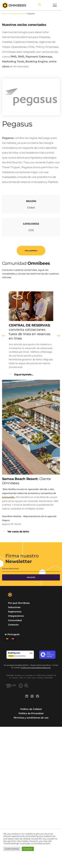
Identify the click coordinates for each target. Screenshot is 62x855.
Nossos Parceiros (17, 13)
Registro (31, 577)
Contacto (13, 624)
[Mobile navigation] (55, 5)
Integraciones (16, 616)
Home (5, 13)
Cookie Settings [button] (12, 849)
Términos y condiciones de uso (31, 717)
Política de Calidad (31, 709)
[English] (12, 639)
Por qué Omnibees (19, 603)
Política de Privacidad (31, 713)
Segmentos (14, 611)
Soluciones (14, 607)
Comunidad (15, 620)
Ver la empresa (31, 251)
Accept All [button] (27, 849)
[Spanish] (7, 639)
